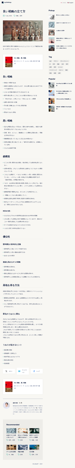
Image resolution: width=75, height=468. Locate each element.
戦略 (17, 15)
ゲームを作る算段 (11, 451)
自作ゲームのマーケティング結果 (34, 436)
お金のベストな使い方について (11, 436)
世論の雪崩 (21, 451)
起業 (59, 73)
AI (9, 454)
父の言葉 (31, 451)
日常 (37, 454)
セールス (60, 67)
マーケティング (53, 70)
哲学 (10, 440)
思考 (21, 15)
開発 (66, 70)
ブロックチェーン (64, 61)
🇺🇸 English (70, 2)
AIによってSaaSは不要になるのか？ (23, 436)
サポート (61, 70)
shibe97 (36, 464)
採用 (51, 67)
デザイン (56, 61)
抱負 (51, 73)
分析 (37, 440)
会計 (51, 61)
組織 (55, 73)
